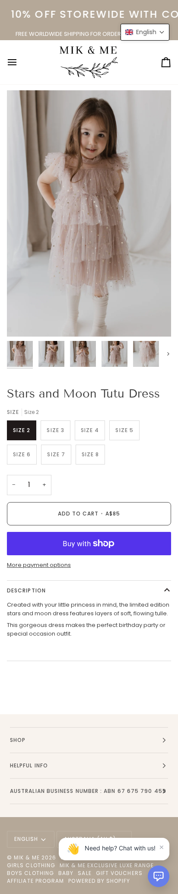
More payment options (39, 565)
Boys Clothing (30, 873)
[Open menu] (20, 62)
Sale (84, 873)
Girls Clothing (31, 865)
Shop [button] (17, 740)
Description (26, 590)
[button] (158, 876)
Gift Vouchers (119, 873)
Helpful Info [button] (29, 765)
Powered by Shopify (99, 880)
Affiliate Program (35, 880)
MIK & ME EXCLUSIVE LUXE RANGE (107, 865)
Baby (65, 873)
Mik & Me (27, 857)
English (26, 839)
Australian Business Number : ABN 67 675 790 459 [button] (88, 791)
